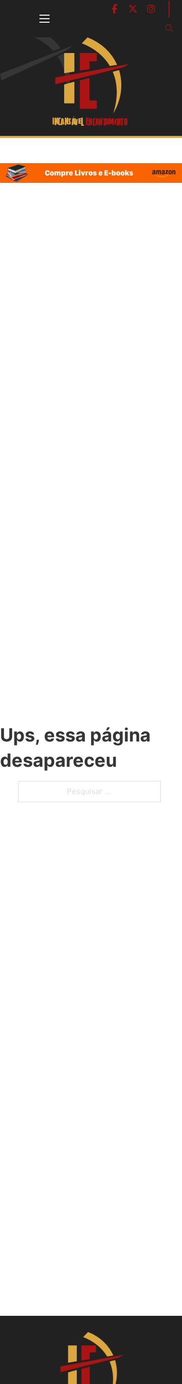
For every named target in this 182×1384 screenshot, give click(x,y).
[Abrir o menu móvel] (44, 19)
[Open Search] (169, 28)
